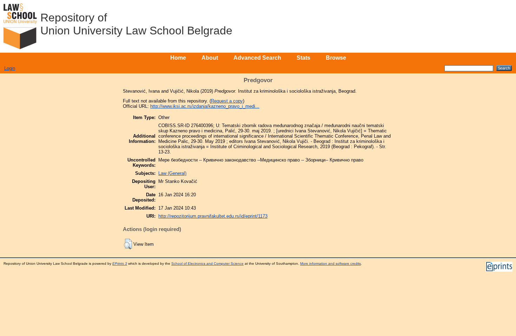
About (209, 58)
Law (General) (172, 173)
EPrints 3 (119, 263)
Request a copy (227, 101)
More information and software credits (330, 263)
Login (9, 68)
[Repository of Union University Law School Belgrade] (20, 26)
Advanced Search (257, 58)
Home (178, 58)
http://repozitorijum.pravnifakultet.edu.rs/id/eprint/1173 (212, 216)
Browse (336, 58)
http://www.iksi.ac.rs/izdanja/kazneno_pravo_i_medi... (204, 106)
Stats (303, 58)
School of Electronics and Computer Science (207, 263)
